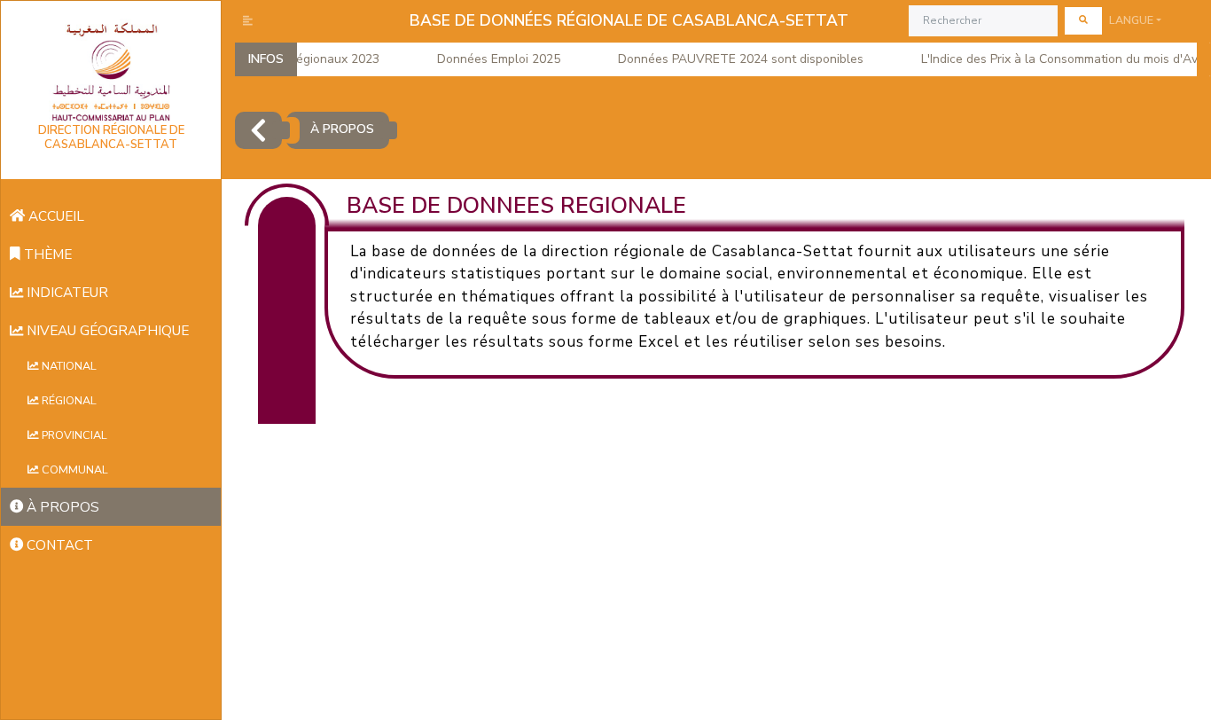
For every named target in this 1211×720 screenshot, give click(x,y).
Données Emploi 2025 (489, 59)
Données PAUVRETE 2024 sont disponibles (731, 59)
